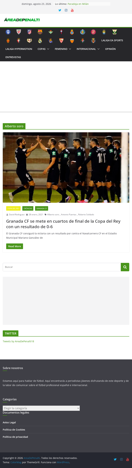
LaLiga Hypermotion (19, 49)
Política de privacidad (15, 436)
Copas (42, 49)
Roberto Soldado (86, 214)
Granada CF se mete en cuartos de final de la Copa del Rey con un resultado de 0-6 (63, 223)
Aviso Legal (9, 422)
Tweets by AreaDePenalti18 (18, 341)
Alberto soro (53, 214)
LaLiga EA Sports (112, 40)
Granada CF (41, 208)
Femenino (61, 49)
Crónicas (28, 208)
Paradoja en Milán (78, 3)
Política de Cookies (14, 429)
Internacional (86, 49)
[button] (47, 49)
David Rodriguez (17, 214)
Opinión (110, 49)
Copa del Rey (13, 208)
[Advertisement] (66, 87)
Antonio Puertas (68, 214)
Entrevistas (13, 57)
